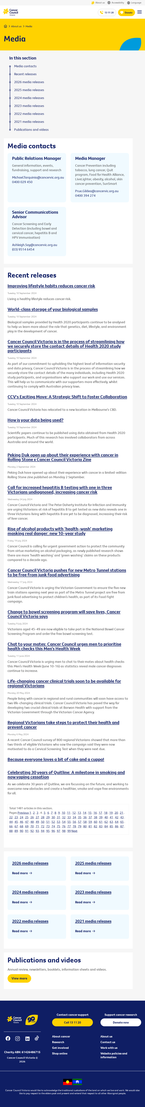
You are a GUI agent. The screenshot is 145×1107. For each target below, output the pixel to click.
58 (85, 822)
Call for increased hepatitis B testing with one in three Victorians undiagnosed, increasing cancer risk (60, 489)
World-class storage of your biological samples (53, 309)
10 (63, 813)
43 (122, 817)
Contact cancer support (73, 1014)
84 (106, 826)
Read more (20, 873)
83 (101, 826)
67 (16, 826)
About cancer (61, 1036)
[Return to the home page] (10, 14)
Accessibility (118, 2)
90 (21, 831)
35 (79, 817)
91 (27, 831)
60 (95, 822)
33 (69, 817)
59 (90, 822)
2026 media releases (30, 863)
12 (74, 813)
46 (21, 822)
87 (122, 826)
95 (48, 831)
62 (106, 822)
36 (85, 817)
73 (48, 826)
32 (64, 817)
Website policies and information (113, 1055)
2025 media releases (93, 863)
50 (42, 822)
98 (64, 831)
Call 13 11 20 (72, 1022)
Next (74, 831)
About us (100, 2)
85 (111, 826)
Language (136, 2)
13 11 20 (109, 12)
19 (111, 813)
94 (42, 831)
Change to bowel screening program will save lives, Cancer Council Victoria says (64, 614)
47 (27, 822)
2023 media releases (93, 892)
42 (116, 817)
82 (95, 826)
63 (111, 822)
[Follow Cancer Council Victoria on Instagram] (17, 1041)
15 (90, 813)
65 (122, 822)
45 (16, 822)
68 (21, 826)
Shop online (59, 1053)
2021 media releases (93, 921)
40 (106, 817)
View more (19, 978)
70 (32, 826)
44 (11, 822)
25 (27, 817)
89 (16, 831)
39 (101, 817)
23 (16, 817)
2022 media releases (30, 921)
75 (58, 826)
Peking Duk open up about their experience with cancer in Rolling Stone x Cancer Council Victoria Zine (63, 457)
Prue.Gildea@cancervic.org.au (97, 191)
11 (68, 813)
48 (32, 822)
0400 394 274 (85, 195)
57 (79, 822)
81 (90, 826)
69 (27, 826)
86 (116, 826)
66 (11, 826)
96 (53, 831)
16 (95, 813)
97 (58, 831)
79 (79, 826)
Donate (129, 12)
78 (74, 826)
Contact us (107, 1042)
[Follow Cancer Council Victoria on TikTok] (37, 1041)
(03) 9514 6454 (23, 249)
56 (74, 822)
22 (11, 817)
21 (121, 813)
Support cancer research (121, 1014)
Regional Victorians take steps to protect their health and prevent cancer (63, 724)
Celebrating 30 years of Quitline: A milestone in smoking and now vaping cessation (66, 774)
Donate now (121, 1022)
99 (69, 831)
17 (100, 813)
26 (32, 817)
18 (105, 813)
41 (111, 817)
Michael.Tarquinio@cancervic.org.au (38, 177)
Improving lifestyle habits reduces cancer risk (51, 286)
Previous (23, 813)
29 (48, 817)
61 (101, 822)
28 (42, 817)
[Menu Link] (139, 13)
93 (37, 831)
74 (53, 826)
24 (21, 817)
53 (58, 822)
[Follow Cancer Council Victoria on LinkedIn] (27, 1041)
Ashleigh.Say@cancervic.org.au (34, 245)
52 (53, 822)
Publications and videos (31, 130)
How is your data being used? (35, 420)
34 (74, 817)
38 (95, 817)
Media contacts (25, 66)
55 (69, 822)
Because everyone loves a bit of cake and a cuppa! (56, 759)
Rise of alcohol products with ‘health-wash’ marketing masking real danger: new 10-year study (60, 531)
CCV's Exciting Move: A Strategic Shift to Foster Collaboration (67, 396)
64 (116, 822)
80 (85, 826)
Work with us (108, 1048)
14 (84, 813)
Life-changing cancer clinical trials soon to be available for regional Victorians (64, 683)
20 (116, 813)
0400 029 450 (22, 182)
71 (37, 826)
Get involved (60, 1048)
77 (69, 826)
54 (64, 822)
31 (58, 817)
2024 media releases (30, 892)
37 (90, 817)
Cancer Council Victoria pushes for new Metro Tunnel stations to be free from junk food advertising (67, 572)
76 (64, 826)
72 (42, 826)
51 (48, 822)
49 (37, 822)
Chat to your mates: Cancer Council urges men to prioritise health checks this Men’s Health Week (64, 646)
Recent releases (25, 74)
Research (58, 1042)
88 (11, 831)
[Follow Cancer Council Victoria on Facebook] (8, 1041)
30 (53, 817)
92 (32, 831)
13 (79, 813)
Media (28, 26)
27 (37, 817)
